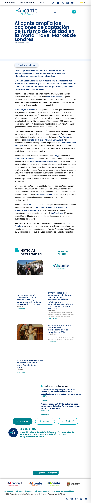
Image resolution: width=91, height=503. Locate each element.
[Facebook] (58, 2)
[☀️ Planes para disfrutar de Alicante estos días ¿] (71, 447)
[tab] (22, 421)
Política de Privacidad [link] (23, 491)
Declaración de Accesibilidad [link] (62, 491)
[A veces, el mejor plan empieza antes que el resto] (45, 447)
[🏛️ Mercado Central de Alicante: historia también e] (20, 462)
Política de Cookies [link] (41, 491)
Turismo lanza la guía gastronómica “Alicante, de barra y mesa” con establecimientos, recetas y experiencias (61, 391)
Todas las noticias (63, 252)
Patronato (10, 2)
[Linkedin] (67, 2)
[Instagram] (62, 2)
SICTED (42, 2)
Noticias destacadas (56, 386)
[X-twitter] (53, 2)
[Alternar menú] (55, 12)
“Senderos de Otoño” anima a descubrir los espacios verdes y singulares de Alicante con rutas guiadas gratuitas (29, 300)
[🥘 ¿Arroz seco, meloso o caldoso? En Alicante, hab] (20, 447)
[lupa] (74, 11)
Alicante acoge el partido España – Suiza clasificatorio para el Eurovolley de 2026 (60, 329)
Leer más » (21, 309)
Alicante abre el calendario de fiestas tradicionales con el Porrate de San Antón (30, 364)
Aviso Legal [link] (9, 491)
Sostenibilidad (27, 2)
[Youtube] (72, 2)
